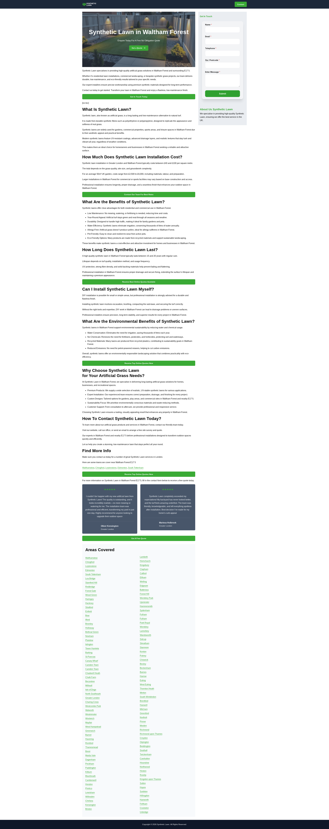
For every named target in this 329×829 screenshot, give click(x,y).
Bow (87, 615)
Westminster (91, 714)
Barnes (143, 672)
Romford (89, 743)
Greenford (144, 713)
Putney (143, 656)
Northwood (145, 767)
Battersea (144, 590)
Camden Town (92, 665)
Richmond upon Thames (151, 734)
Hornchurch (145, 561)
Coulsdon (144, 808)
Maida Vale (90, 755)
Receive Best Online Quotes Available (138, 282)
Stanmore (144, 647)
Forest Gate (90, 591)
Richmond (144, 730)
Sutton (143, 783)
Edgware (144, 586)
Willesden (89, 797)
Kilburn (88, 772)
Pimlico (88, 788)
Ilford (87, 620)
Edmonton (122, 468)
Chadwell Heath (92, 673)
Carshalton (145, 758)
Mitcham (144, 709)
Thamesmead (91, 747)
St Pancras (90, 657)
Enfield (88, 611)
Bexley (143, 664)
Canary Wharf (91, 661)
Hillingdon (144, 796)
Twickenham (145, 754)
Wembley (144, 627)
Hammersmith (146, 606)
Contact (240, 4)
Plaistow (89, 640)
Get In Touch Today (138, 97)
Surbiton (144, 791)
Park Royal (145, 623)
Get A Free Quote (138, 538)
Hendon (89, 784)
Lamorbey (144, 631)
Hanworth (144, 800)
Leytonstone (111, 468)
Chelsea (89, 801)
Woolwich (89, 718)
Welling (143, 581)
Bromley (89, 624)
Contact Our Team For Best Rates (138, 194)
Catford (143, 573)
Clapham (144, 569)
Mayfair (88, 722)
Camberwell (90, 780)
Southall (143, 750)
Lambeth (144, 557)
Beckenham (145, 668)
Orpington (144, 742)
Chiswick (144, 660)
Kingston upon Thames (150, 779)
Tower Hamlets (92, 648)
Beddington (145, 746)
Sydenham (145, 610)
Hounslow (144, 763)
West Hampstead (93, 727)
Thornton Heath (147, 689)
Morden (143, 726)
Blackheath (90, 776)
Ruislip (143, 775)
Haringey (89, 599)
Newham (89, 636)
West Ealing (145, 684)
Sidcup (143, 639)
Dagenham (90, 760)
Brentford (144, 701)
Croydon (144, 738)
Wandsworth (145, 635)
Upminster (144, 602)
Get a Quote (137, 48)
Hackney (89, 603)
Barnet (88, 735)
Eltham (143, 577)
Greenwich (90, 731)
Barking (88, 652)
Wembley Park (146, 598)
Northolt (143, 717)
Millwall (88, 685)
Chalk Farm (90, 677)
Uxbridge (144, 812)
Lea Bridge (90, 578)
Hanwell (143, 705)
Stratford (89, 607)
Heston (143, 771)
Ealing (143, 680)
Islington (89, 644)
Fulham (143, 614)
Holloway (89, 628)
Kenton (143, 651)
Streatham (144, 643)
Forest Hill (144, 594)
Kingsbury (144, 565)
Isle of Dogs (90, 690)
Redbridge (90, 587)
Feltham (143, 804)
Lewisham (90, 792)
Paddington (90, 768)
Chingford (99, 468)
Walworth (89, 710)
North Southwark (93, 694)
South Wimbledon (148, 697)
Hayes (143, 787)
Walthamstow (88, 468)
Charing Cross (92, 702)
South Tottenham (135, 468)
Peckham (89, 764)
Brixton (88, 809)
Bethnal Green (92, 632)
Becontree (90, 681)
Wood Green (91, 595)
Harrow (143, 676)
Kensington (90, 805)
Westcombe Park (93, 706)
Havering (89, 739)
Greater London (92, 698)
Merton (143, 693)
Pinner (143, 721)
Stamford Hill (91, 583)
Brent (87, 751)
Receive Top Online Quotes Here (139, 363)
